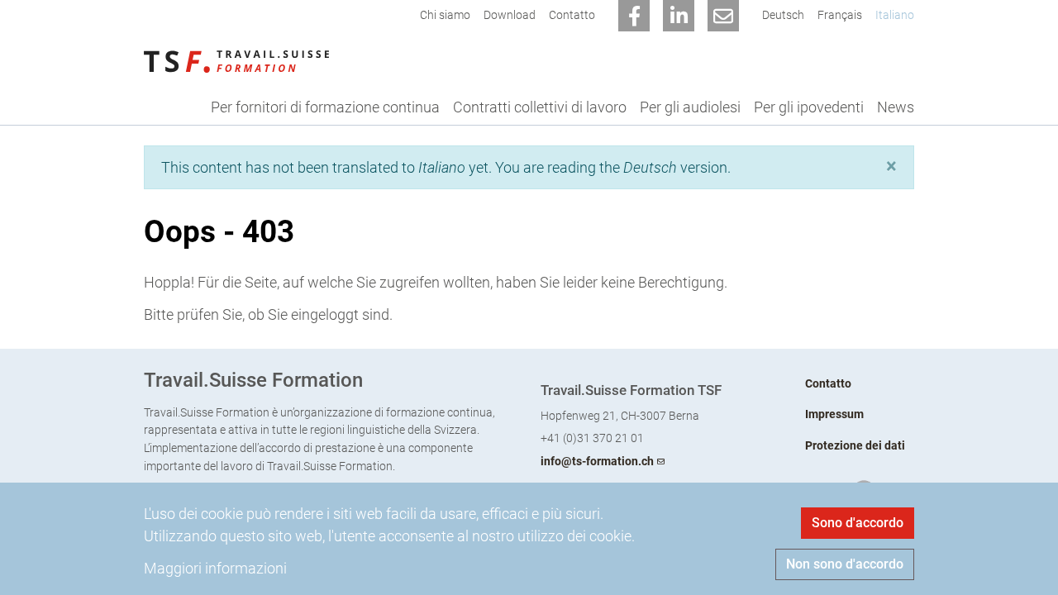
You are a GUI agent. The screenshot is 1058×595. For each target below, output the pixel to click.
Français (839, 15)
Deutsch (783, 15)
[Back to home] (236, 60)
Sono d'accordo (857, 523)
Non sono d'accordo (844, 564)
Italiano (894, 15)
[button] (891, 166)
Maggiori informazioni (215, 568)
